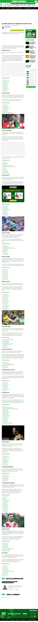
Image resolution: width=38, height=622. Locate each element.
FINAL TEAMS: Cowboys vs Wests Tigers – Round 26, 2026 (32, 52)
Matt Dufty (11, 136)
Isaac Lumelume (6, 305)
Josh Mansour (5, 477)
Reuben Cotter (21, 371)
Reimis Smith (10, 286)
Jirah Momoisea (6, 340)
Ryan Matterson (6, 416)
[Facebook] (9, 589)
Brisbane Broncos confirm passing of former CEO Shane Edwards (33, 56)
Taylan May (8, 450)
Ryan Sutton (4, 99)
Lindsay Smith (11, 449)
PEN (29, 71)
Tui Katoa (4, 167)
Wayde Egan (4, 355)
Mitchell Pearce (15, 334)
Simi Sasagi (5, 345)
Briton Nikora (5, 212)
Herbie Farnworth (6, 81)
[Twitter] (34, 613)
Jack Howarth (5, 298)
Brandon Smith (7, 45)
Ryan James (5, 83)
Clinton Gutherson (6, 412)
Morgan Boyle (5, 269)
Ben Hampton (5, 388)
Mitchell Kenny (6, 460)
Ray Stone (5, 424)
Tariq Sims (5, 509)
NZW (30, 73)
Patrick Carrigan (13, 56)
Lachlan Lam (11, 536)
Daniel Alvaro (5, 497)
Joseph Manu (13, 45)
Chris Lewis (5, 304)
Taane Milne (5, 479)
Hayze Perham (5, 421)
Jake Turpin (16, 57)
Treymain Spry (8, 240)
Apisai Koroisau (17, 445)
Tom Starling (5, 110)
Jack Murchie (5, 366)
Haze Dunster (5, 409)
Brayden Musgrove (6, 341)
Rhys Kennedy (5, 85)
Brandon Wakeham (14, 137)
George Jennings (6, 301)
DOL (29, 75)
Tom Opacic (5, 418)
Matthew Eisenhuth (6, 457)
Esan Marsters (5, 250)
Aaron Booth (5, 245)
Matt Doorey (4, 156)
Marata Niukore (21, 402)
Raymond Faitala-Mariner (8, 165)
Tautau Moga (15, 491)
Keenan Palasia (9, 57)
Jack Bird (10, 489)
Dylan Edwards (8, 445)
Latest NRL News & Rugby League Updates (7, 581)
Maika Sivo (20, 400)
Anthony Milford (6, 478)
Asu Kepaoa (5, 566)
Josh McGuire (5, 506)
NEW (29, 82)
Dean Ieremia (10, 289)
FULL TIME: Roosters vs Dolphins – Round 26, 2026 (33, 47)
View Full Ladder (31, 86)
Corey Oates (5, 87)
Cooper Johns (5, 302)
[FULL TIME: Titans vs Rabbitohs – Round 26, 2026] (27, 61)
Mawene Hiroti (5, 210)
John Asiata (8, 137)
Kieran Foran (4, 259)
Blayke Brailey (4, 177)
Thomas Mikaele (6, 570)
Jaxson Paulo (4, 468)
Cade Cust (5, 270)
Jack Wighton (5, 97)
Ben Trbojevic (4, 264)
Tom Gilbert (5, 376)
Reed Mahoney (21, 401)
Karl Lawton (5, 276)
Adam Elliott (5, 104)
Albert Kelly (5, 84)
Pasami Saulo (5, 346)
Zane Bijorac (20, 468)
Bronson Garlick (6, 296)
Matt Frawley (5, 106)
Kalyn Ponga (10, 328)
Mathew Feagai (6, 501)
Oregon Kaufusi (6, 413)
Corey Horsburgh (6, 109)
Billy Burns (5, 499)
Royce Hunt (18, 177)
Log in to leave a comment (6, 597)
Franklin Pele (5, 213)
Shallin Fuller (5, 249)
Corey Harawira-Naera (6, 100)
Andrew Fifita (15, 182)
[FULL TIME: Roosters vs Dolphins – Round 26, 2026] (27, 47)
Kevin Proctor (4, 239)
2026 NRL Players (15, 581)
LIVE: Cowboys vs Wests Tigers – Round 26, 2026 (33, 43)
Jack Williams (5, 215)
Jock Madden (17, 560)
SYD (29, 77)
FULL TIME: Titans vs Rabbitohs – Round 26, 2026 (33, 61)
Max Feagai (5, 502)
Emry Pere (5, 390)
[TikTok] (14, 589)
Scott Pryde (7, 26)
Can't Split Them (13, 200)
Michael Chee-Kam (6, 476)
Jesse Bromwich (6, 294)
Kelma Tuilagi (5, 574)
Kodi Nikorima (5, 367)
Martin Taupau (11, 259)
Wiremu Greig (5, 410)
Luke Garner (4, 559)
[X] (15, 589)
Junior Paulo (5, 420)
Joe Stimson (5, 169)
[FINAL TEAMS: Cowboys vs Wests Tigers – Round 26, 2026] (27, 51)
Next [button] (36, 4)
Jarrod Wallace (5, 254)
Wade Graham (9, 181)
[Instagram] (10, 589)
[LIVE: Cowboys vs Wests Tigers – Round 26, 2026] (27, 43)
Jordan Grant (5, 297)
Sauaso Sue (5, 347)
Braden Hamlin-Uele (11, 177)
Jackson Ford (5, 503)
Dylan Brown (4, 400)
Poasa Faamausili (6, 500)
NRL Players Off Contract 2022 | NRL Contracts (7, 582)
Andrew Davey (5, 271)
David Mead (5, 86)
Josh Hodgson (5, 108)
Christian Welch (5, 286)
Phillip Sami (5, 252)
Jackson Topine (6, 171)
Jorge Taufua (5, 277)
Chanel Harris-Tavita (20, 355)
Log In (36, 1)
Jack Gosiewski (5, 504)
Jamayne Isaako (6, 82)
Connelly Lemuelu (6, 389)
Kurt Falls (4, 458)
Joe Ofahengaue (6, 571)
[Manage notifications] (2, 616)
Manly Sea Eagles (18, 559)
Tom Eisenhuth (6, 295)
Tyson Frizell (4, 328)
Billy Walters (5, 91)
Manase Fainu (5, 272)
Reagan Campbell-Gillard (11, 400)
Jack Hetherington (11, 139)
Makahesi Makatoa (6, 415)
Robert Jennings (6, 459)
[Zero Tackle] (19, 1)
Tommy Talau (5, 572)
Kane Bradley (5, 382)
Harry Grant (15, 284)
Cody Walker (15, 471)
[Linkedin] (12, 589)
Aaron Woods (8, 491)
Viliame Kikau (4, 46)
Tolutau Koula (5, 275)
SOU (29, 80)
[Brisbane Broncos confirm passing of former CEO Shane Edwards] (27, 56)
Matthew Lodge (5, 354)
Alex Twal (17, 561)
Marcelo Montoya (6, 365)
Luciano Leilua (4, 554)
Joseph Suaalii (5, 548)
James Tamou (5, 573)
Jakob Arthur (5, 406)
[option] (7, 5)
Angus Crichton (18, 530)
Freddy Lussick (5, 546)
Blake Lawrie (4, 489)
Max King (4, 168)
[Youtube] (17, 589)
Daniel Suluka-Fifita (6, 549)
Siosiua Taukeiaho (9, 537)
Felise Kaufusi (17, 286)
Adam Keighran (5, 536)
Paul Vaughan (4, 136)
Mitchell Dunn (5, 385)
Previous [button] (2, 4)
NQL (29, 84)
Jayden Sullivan (21, 486)
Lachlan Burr (5, 383)
